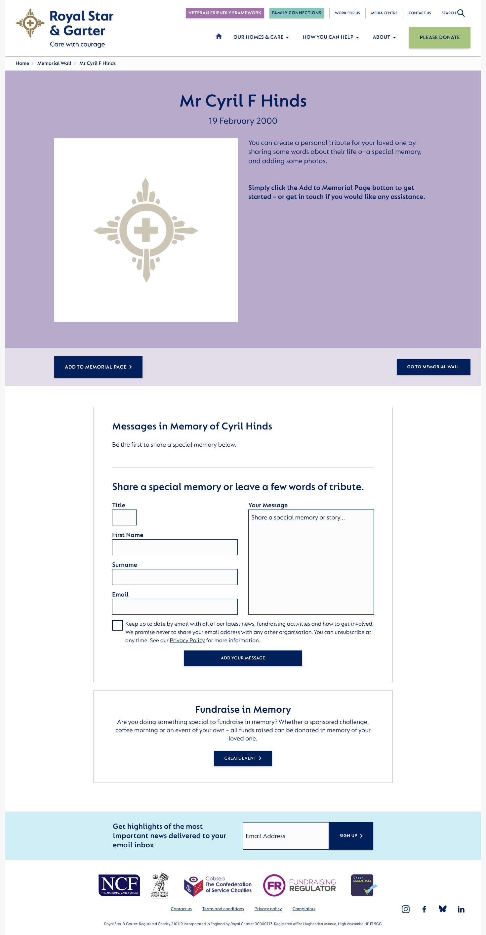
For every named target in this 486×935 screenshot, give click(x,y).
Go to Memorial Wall (433, 367)
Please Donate (440, 37)
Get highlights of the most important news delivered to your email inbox (169, 836)
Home (22, 63)
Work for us (347, 13)
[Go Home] (64, 28)
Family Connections (296, 13)
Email (120, 595)
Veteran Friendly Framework (224, 13)
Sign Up (348, 836)
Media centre (384, 13)
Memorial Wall (54, 63)
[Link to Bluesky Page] (442, 909)
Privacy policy (268, 909)
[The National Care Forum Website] (120, 885)
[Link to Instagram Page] (405, 909)
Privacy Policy (187, 640)
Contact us (420, 13)
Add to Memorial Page (96, 367)
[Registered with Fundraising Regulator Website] (299, 885)
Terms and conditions (223, 909)
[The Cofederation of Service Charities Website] (217, 885)
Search (449, 13)
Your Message (268, 505)
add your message (243, 658)
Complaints (304, 909)
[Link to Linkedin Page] (461, 909)
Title (118, 505)
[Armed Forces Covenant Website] (160, 885)
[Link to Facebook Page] (424, 909)
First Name (127, 535)
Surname (124, 565)
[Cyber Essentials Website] (364, 885)
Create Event (240, 758)
